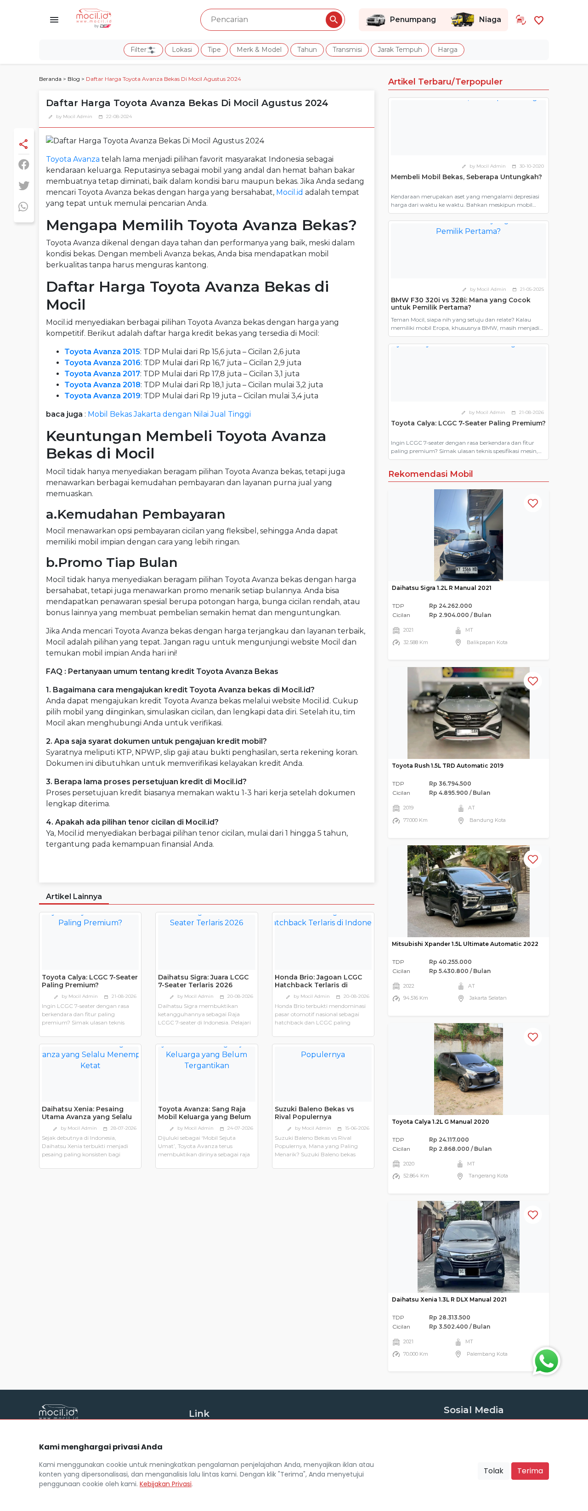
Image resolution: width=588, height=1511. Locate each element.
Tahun (307, 49)
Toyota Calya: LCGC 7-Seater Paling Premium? (90, 981)
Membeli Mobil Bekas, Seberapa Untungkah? (466, 177)
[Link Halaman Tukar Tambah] (520, 19)
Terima (530, 1471)
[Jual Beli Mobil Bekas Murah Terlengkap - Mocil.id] (93, 17)
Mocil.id (289, 192)
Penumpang (413, 19)
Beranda (50, 78)
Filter (138, 49)
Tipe (214, 49)
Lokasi (182, 49)
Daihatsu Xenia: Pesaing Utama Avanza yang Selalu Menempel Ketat (87, 1117)
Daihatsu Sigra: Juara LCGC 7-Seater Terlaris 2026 (203, 981)
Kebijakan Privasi (166, 1483)
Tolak (493, 1471)
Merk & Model (259, 49)
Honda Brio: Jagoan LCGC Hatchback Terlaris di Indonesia (318, 985)
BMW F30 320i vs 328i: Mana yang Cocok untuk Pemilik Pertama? (461, 304)
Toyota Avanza (73, 159)
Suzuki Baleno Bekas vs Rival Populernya (314, 1113)
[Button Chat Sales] (544, 1359)
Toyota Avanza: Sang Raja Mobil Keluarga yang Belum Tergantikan (204, 1117)
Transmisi (347, 49)
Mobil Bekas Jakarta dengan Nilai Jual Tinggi (169, 414)
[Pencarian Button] (334, 19)
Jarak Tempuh (400, 49)
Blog (74, 78)
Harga (448, 49)
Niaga (490, 19)
